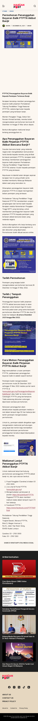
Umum (29, 26)
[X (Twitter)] (15, 548)
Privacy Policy (9, 701)
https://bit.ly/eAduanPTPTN (22, 495)
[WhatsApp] (29, 548)
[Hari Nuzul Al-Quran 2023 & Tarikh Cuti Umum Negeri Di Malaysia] (19, 652)
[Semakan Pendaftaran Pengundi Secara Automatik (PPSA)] (19, 596)
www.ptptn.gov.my (14, 489)
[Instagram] (14, 687)
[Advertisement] (19, 70)
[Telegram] (22, 548)
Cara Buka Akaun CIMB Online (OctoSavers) (14, 582)
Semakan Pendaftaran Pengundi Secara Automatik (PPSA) (18, 610)
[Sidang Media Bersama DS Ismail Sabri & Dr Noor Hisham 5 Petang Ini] (19, 624)
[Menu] (3, 6)
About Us (6, 695)
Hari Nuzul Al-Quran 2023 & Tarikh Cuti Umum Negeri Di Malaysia (18, 665)
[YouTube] (29, 687)
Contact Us (7, 698)
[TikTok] (24, 687)
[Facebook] (8, 548)
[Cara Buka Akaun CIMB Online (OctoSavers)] (19, 569)
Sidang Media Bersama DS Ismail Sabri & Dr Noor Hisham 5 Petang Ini (18, 637)
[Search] (35, 6)
